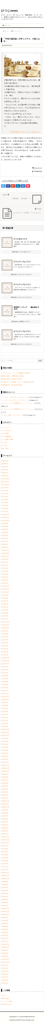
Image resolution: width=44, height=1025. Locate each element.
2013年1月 (4, 655)
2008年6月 (4, 819)
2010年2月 (4, 759)
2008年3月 (4, 828)
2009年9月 (4, 774)
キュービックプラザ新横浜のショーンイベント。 (17, 403)
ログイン (4, 995)
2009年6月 (4, 783)
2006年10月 (5, 878)
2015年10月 (5, 556)
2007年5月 (4, 858)
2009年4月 (4, 789)
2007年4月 (4, 861)
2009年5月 (4, 786)
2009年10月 (5, 771)
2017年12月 (5, 479)
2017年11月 (5, 481)
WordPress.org (6, 1004)
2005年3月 (4, 935)
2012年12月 (5, 658)
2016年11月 (5, 517)
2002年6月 (4, 980)
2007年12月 (5, 837)
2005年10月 (5, 914)
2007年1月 (4, 870)
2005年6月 (4, 926)
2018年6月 (4, 461)
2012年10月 (5, 664)
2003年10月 (5, 962)
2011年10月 (5, 699)
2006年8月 (4, 884)
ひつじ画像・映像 (7, 439)
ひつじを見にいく (7, 430)
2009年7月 (4, 780)
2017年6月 (4, 496)
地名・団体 (5, 448)
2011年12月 (5, 693)
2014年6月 (4, 604)
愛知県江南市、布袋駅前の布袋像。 (13, 376)
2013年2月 (4, 652)
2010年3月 (4, 756)
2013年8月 (4, 634)
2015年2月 (4, 580)
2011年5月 (4, 714)
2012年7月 (4, 673)
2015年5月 (4, 571)
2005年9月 (4, 917)
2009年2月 (4, 795)
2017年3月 (4, 505)
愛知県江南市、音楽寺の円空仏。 (12, 379)
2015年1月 (4, 583)
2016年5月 (4, 535)
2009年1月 (4, 798)
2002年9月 (4, 974)
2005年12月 (5, 908)
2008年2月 (4, 831)
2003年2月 (4, 968)
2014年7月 (4, 601)
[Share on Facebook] (8, 186)
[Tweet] (3, 186)
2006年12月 (5, 873)
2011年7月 (4, 708)
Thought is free (30, 1020)
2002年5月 (4, 983)
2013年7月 (4, 637)
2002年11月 (5, 971)
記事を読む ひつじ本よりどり (21, 252)
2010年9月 (4, 738)
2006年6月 (4, 890)
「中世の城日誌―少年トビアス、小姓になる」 (24, 132)
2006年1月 (4, 905)
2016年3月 (4, 541)
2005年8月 (4, 920)
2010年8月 (4, 741)
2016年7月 (4, 529)
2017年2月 (4, 508)
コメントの (6, 1001)
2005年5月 (4, 929)
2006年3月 (4, 899)
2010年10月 (5, 735)
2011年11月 (5, 696)
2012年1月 (4, 690)
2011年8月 (4, 705)
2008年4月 (4, 825)
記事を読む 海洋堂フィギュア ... (21, 321)
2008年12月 (5, 801)
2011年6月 (4, 711)
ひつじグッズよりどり (22, 261)
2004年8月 (4, 953)
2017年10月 (5, 484)
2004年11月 (5, 944)
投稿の (5, 998)
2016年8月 (4, 526)
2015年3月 (4, 577)
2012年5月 (4, 678)
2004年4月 (4, 956)
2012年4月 (4, 681)
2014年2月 (4, 616)
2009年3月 (4, 792)
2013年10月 (5, 628)
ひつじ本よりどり (20, 239)
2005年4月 (4, 932)
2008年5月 (4, 822)
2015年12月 (5, 550)
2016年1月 (4, 547)
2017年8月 (4, 490)
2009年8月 (4, 777)
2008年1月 (4, 834)
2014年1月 (4, 619)
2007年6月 (4, 855)
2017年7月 (4, 493)
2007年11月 (5, 840)
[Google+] (13, 186)
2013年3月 (4, 649)
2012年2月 (4, 687)
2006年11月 (5, 876)
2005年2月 (4, 938)
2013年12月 (5, 622)
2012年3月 (4, 684)
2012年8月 (4, 670)
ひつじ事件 (5, 433)
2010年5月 (4, 750)
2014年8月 (4, 598)
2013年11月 (5, 625)
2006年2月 (4, 902)
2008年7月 (4, 816)
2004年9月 (4, 950)
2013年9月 (4, 631)
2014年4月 (4, 610)
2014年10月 (5, 592)
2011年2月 (4, 723)
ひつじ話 (4, 442)
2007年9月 (4, 846)
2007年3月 (4, 864)
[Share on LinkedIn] (18, 186)
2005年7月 (4, 923)
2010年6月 (4, 747)
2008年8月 (4, 813)
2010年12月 (5, 729)
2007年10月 (5, 843)
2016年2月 (4, 544)
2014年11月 (5, 589)
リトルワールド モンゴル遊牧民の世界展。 (16, 373)
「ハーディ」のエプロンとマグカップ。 (14, 397)
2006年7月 (4, 887)
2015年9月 (4, 559)
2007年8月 (4, 849)
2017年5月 (4, 499)
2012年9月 (4, 667)
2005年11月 (5, 911)
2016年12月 (5, 514)
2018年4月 (4, 467)
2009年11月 (5, 768)
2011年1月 (4, 726)
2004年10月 (5, 947)
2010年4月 (4, 753)
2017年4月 (4, 502)
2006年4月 (4, 896)
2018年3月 (4, 470)
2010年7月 (4, 744)
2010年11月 (5, 732)
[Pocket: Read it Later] (28, 186)
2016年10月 (5, 520)
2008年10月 (5, 807)
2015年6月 (4, 568)
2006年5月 (4, 893)
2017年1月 (4, 511)
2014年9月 (4, 595)
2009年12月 (5, 765)
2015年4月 (4, 574)
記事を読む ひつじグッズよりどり (21, 274)
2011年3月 (4, 720)
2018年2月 (4, 473)
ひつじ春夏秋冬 (6, 436)
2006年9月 (4, 881)
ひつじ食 (4, 445)
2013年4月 (4, 646)
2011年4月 (4, 717)
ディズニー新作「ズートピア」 (11, 415)
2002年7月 (4, 977)
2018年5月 (4, 464)
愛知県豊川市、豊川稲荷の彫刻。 (12, 385)
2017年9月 (4, 487)
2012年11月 (5, 661)
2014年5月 (4, 607)
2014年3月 (4, 613)
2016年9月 (4, 523)
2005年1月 (4, 941)
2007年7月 (4, 852)
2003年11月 (5, 959)
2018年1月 (4, 476)
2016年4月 (4, 538)
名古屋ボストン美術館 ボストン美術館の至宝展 (17, 382)
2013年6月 (4, 640)
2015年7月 (4, 565)
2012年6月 (4, 676)
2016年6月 (4, 532)
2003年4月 (4, 965)
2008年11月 (5, 804)
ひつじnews (9, 10)
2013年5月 (4, 643)
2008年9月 (4, 810)
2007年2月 (4, 867)
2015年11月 (5, 553)
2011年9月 (4, 702)
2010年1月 (4, 762)
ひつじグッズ (38, 168)
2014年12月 (5, 586)
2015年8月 (4, 562)
